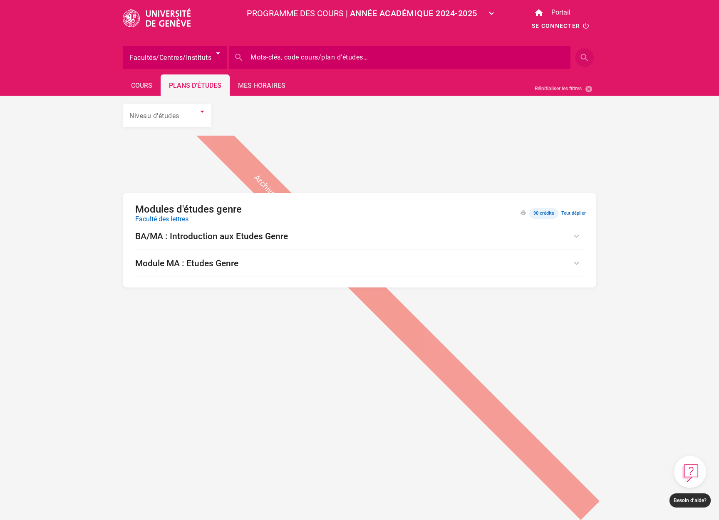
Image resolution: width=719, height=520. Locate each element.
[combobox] (421, 13)
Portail (560, 12)
